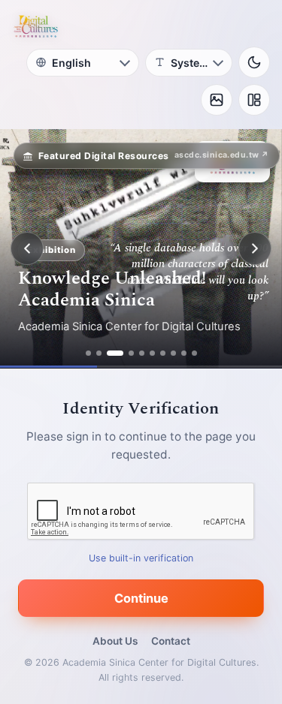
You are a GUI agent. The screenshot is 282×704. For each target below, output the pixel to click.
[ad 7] (162, 353)
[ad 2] (99, 353)
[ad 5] (141, 353)
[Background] (216, 100)
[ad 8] (173, 353)
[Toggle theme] (254, 62)
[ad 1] (88, 353)
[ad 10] (194, 353)
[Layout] (254, 100)
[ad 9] (183, 353)
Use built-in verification (141, 558)
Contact (170, 641)
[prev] (27, 248)
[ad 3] (115, 353)
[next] (254, 248)
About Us (115, 641)
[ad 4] (131, 353)
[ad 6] (152, 353)
